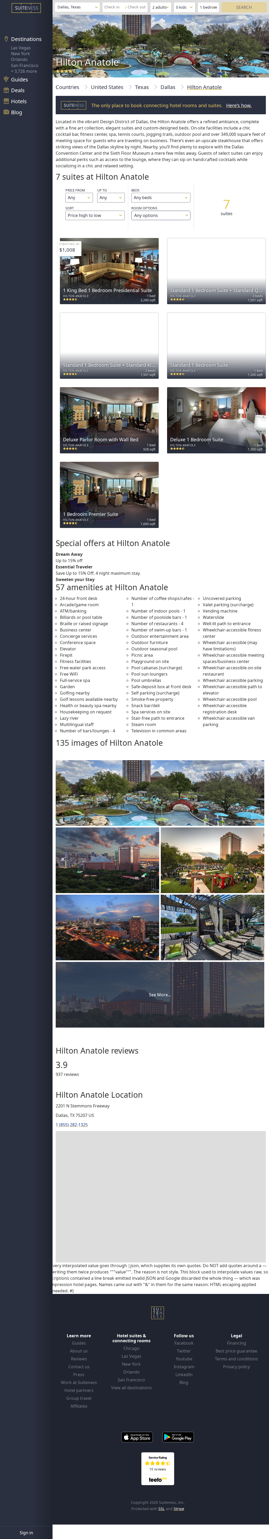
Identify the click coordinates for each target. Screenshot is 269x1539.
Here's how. (239, 105)
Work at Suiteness (79, 1382)
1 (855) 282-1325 (72, 1125)
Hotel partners (79, 1390)
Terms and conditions (236, 1359)
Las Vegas (21, 48)
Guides (79, 1343)
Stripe (179, 1508)
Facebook (184, 1343)
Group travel (78, 1398)
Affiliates (78, 1406)
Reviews (79, 1359)
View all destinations (131, 1388)
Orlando (19, 59)
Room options (144, 212)
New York (20, 53)
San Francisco (24, 65)
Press (78, 1374)
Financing (236, 1343)
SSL (161, 1508)
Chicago (131, 1348)
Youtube (184, 1359)
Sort (69, 208)
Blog (183, 1382)
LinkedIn (184, 1374)
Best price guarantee (236, 1351)
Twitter (184, 1351)
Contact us (79, 1367)
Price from (75, 190)
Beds (135, 190)
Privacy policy (236, 1367)
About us (79, 1351)
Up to (102, 190)
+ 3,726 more (24, 71)
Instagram (184, 1367)
